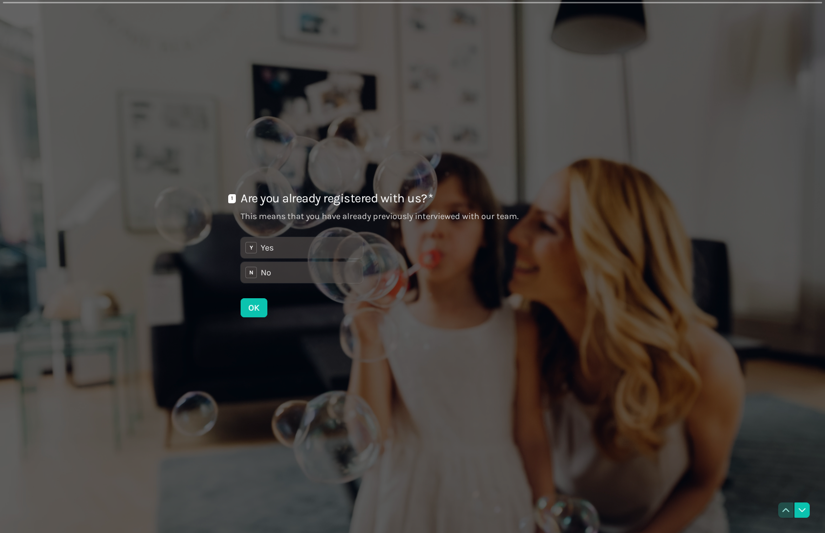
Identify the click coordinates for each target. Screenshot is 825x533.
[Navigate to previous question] (785, 510)
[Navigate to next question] (802, 510)
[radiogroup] (302, 260)
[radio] (302, 247)
